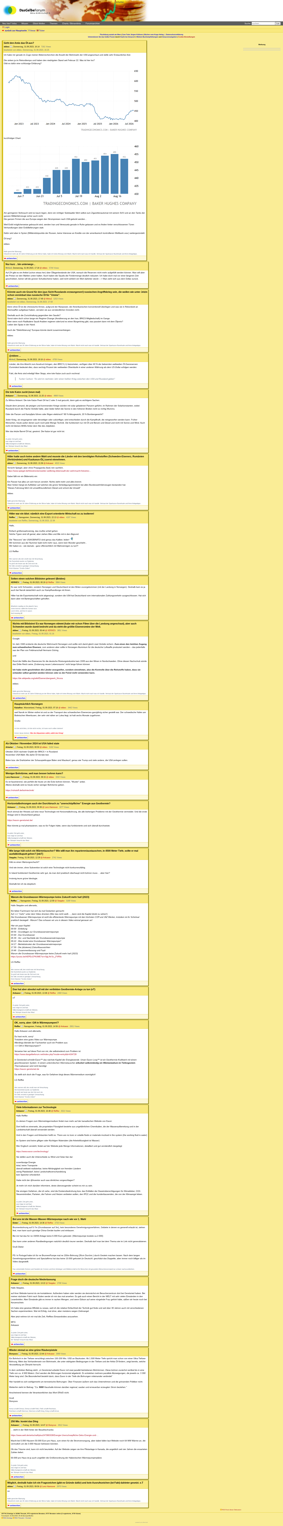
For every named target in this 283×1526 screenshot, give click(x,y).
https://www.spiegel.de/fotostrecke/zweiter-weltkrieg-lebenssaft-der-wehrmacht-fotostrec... (49, 471)
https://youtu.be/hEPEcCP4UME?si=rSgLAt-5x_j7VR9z (36, 956)
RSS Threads (19, 1518)
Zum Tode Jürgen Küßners (132, 34)
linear (33, 30)
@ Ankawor (48, 463)
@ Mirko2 (48, 299)
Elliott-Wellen (39, 23)
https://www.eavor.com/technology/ (32, 1151)
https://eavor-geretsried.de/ (20, 820)
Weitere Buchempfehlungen (147, 37)
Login (7, 27)
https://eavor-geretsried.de (26, 1069)
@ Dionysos (51, 1425)
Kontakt (28, 1518)
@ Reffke (50, 582)
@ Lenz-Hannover (50, 807)
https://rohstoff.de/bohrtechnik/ (20, 790)
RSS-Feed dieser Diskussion (231, 1510)
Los (277, 23)
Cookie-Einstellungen (186, 37)
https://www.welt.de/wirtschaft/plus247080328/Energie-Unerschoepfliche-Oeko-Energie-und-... (54, 1435)
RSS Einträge (8, 1518)
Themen (53, 23)
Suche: (248, 23)
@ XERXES (50, 630)
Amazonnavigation (169, 37)
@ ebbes (43, 268)
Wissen (24, 23)
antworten (11, 258)
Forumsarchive (93, 23)
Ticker (42, 30)
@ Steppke (59, 901)
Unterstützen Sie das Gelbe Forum (101, 37)
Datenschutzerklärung (174, 34)
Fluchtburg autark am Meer (110, 34)
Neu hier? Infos (9, 23)
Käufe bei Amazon (127, 37)
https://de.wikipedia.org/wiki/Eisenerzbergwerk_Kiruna (38, 678)
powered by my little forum (141, 1522)
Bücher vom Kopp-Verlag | (155, 34)
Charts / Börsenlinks (71, 23)
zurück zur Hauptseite (16, 30)
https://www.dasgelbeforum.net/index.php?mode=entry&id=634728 (45, 1054)
